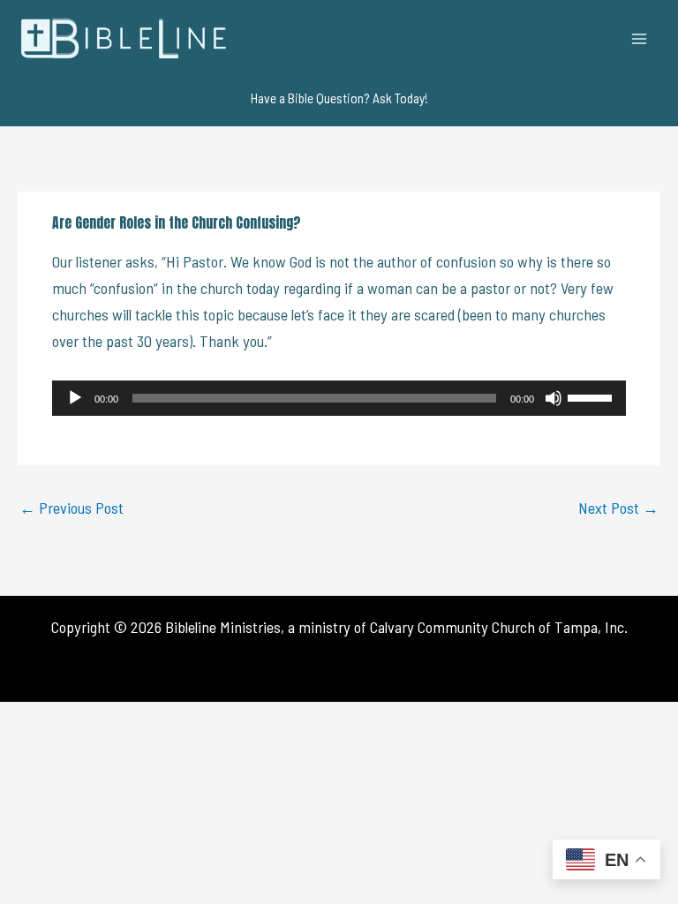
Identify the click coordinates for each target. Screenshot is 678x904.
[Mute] (553, 398)
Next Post (618, 507)
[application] (339, 398)
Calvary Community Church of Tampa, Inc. (499, 627)
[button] (339, 98)
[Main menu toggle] (639, 38)
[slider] (592, 396)
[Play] (75, 398)
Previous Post (71, 507)
